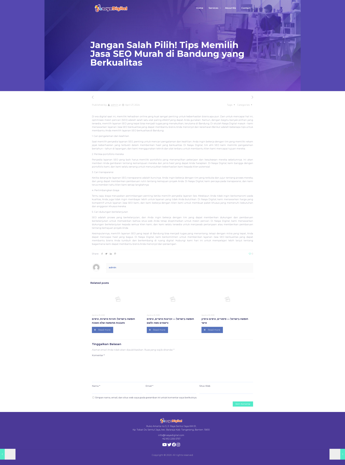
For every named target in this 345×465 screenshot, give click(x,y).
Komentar (98, 355)
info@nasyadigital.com (171, 435)
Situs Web (204, 386)
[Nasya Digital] (111, 8)
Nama (96, 386)
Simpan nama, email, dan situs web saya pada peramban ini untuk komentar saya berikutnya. (146, 397)
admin (114, 105)
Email (149, 386)
